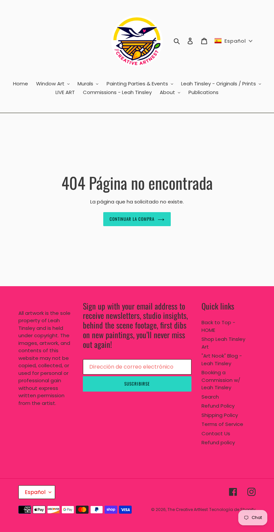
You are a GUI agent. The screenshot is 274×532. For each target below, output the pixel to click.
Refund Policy (218, 405)
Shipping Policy (219, 415)
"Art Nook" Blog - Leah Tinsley (221, 359)
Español (35, 492)
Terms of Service (222, 424)
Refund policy (218, 442)
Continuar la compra (132, 218)
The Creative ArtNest (187, 509)
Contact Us (215, 433)
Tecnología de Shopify (232, 509)
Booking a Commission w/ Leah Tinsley (220, 380)
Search (210, 396)
